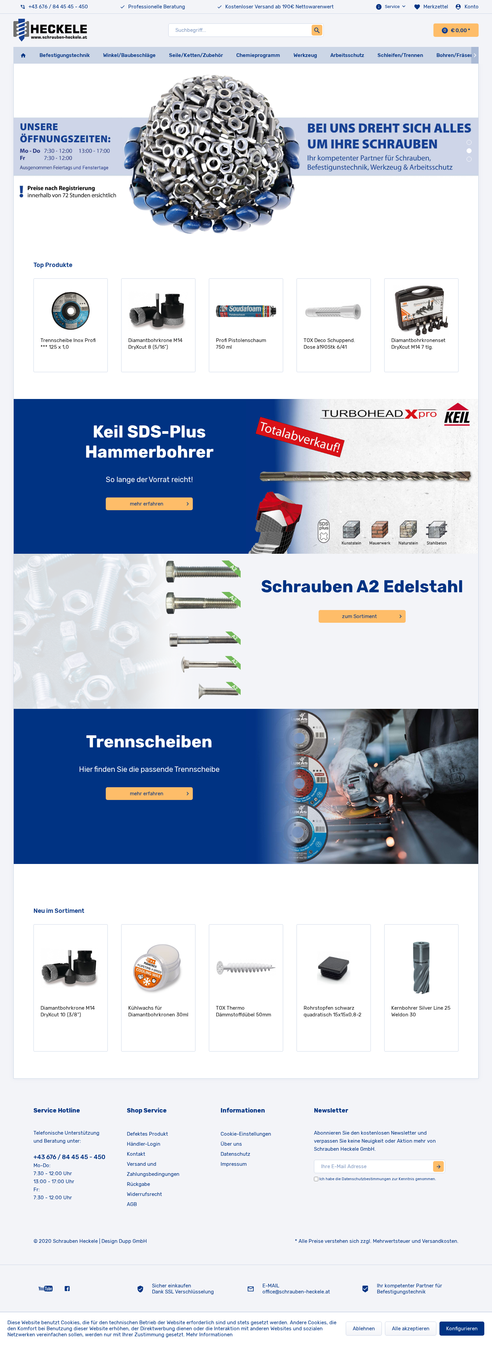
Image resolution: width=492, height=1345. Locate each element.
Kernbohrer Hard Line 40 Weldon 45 (424, 1011)
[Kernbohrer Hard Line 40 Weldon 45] (425, 968)
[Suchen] (317, 30)
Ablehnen (364, 1329)
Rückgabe (138, 1184)
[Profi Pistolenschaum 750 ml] (161, 311)
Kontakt (136, 1154)
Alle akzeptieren (410, 1329)
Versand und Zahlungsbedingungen (153, 1169)
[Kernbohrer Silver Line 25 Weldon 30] (338, 968)
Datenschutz (235, 1154)
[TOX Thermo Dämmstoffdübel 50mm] (162, 968)
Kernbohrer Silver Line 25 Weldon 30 (337, 1011)
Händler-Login (143, 1144)
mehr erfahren (146, 504)
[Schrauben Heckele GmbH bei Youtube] (45, 1288)
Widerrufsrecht (144, 1194)
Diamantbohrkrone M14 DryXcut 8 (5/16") (70, 343)
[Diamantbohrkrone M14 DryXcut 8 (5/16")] (73, 311)
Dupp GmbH (133, 1241)
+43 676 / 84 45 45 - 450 (58, 7)
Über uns (231, 1144)
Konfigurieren (462, 1329)
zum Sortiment (359, 616)
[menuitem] (391, 7)
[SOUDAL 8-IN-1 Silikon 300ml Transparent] (424, 311)
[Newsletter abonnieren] (438, 1166)
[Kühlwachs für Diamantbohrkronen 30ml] (75, 968)
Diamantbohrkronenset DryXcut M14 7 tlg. (333, 343)
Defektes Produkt (147, 1134)
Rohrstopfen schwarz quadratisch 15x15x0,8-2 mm (249, 1011)
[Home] (23, 55)
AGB (132, 1204)
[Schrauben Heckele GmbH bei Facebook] (67, 1288)
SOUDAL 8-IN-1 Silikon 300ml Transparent (420, 343)
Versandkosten (439, 1241)
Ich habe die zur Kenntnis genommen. (377, 1179)
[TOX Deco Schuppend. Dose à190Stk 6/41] (248, 311)
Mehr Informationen (209, 1335)
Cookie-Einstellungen (246, 1134)
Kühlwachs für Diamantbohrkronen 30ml (75, 1011)
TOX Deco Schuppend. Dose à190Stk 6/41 (244, 343)
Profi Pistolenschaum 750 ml (156, 343)
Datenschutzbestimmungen (366, 1179)
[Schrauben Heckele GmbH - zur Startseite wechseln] (50, 30)
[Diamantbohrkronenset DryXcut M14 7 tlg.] (336, 311)
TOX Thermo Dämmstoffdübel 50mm (159, 1011)
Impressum (234, 1164)
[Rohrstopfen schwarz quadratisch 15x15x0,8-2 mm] (250, 968)
